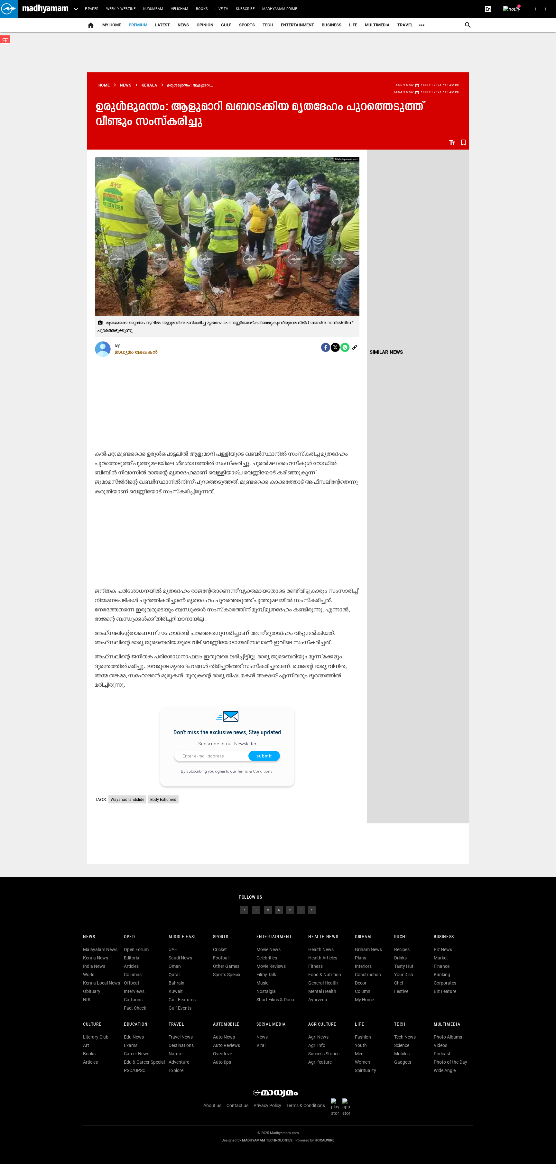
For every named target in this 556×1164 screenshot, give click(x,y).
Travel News (181, 1037)
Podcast (442, 1053)
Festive (401, 991)
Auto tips (222, 1062)
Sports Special (227, 974)
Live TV (222, 9)
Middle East (182, 937)
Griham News (368, 949)
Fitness (315, 966)
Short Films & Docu (275, 999)
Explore (176, 1070)
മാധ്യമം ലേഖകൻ (136, 352)
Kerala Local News (101, 982)
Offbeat (131, 982)
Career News (136, 1053)
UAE (173, 949)
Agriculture (322, 1024)
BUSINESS (444, 937)
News (183, 25)
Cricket (220, 949)
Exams (130, 1045)
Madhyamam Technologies (267, 1140)
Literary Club (95, 1037)
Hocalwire (324, 1140)
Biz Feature (445, 991)
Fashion (363, 1037)
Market (441, 957)
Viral (260, 1045)
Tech (399, 1024)
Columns (133, 974)
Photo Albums (448, 1037)
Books (202, 9)
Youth (361, 1045)
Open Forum (136, 949)
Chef (398, 982)
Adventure (179, 1062)
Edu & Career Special (144, 1062)
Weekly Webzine (120, 9)
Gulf (226, 25)
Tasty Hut (403, 966)
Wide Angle (445, 1070)
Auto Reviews (226, 1045)
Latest (162, 25)
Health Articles (322, 957)
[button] (9, 9)
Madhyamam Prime (279, 9)
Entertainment (297, 25)
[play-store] (336, 1107)
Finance (441, 966)
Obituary (91, 991)
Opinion (205, 25)
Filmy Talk (266, 974)
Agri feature (320, 1062)
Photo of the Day (450, 1062)
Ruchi (400, 937)
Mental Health (322, 991)
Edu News (134, 1037)
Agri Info (316, 1045)
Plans (360, 957)
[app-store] (347, 1107)
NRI (86, 999)
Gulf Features (182, 999)
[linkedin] (278, 909)
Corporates (445, 982)
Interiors (363, 966)
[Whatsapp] (345, 347)
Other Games (226, 966)
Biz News (443, 949)
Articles (131, 966)
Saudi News (180, 957)
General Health (323, 982)
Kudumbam (153, 9)
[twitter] (256, 909)
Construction (368, 974)
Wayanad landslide (127, 799)
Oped (129, 937)
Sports (247, 25)
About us (212, 1105)
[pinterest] (311, 909)
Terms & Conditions (255, 771)
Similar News (386, 352)
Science (401, 1045)
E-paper (91, 9)
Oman (175, 966)
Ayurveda (317, 999)
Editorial (132, 957)
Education (136, 1024)
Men (359, 1053)
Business (331, 25)
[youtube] (289, 909)
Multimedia (377, 25)
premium (138, 25)
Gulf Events (180, 1008)
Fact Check (135, 1008)
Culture (92, 1024)
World (89, 974)
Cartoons (133, 999)
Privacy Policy (267, 1105)
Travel (405, 25)
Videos (440, 1045)
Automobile (226, 1024)
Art (86, 1045)
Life (353, 25)
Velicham (179, 9)
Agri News (318, 1037)
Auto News (224, 1037)
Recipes (402, 949)
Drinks (400, 957)
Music (262, 982)
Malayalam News (100, 949)
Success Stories (323, 1053)
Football (221, 957)
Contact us (237, 1105)
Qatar (174, 974)
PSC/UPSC (134, 1070)
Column (362, 991)
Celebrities (266, 957)
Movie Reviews (271, 966)
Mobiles (402, 1053)
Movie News (268, 949)
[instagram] (268, 909)
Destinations (181, 1045)
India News (94, 966)
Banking (442, 974)
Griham (363, 937)
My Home (111, 25)
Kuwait (176, 991)
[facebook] (325, 347)
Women (362, 1062)
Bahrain (176, 982)
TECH (268, 25)
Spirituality (365, 1070)
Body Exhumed (163, 799)
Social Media (271, 1024)
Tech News (405, 1037)
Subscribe (245, 9)
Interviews (134, 991)
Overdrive (222, 1053)
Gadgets (402, 1062)
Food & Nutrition (324, 974)
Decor (360, 982)
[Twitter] (335, 347)
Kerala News (95, 957)
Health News (323, 937)
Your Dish (403, 974)
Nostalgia (266, 991)
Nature (175, 1053)
